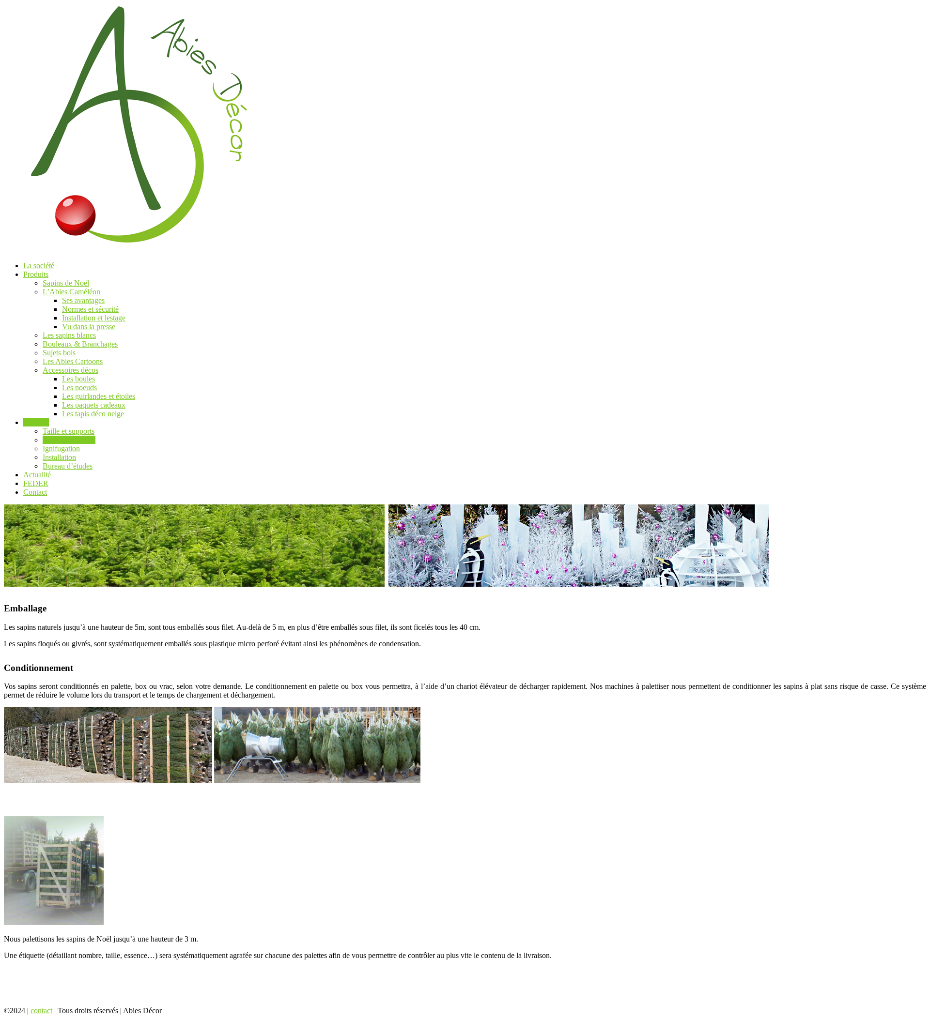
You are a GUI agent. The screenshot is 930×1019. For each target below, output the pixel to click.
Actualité (37, 475)
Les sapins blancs (69, 335)
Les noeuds (79, 387)
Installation (59, 457)
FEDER (35, 483)
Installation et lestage (93, 318)
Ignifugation (61, 448)
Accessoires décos (70, 370)
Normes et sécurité (90, 309)
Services (36, 422)
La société (38, 265)
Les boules (78, 379)
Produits (35, 274)
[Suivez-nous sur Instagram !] (192, 1010)
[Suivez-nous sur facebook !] (176, 1010)
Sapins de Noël (66, 283)
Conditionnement (69, 440)
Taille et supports (68, 431)
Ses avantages (83, 300)
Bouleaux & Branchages (80, 344)
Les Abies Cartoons (73, 361)
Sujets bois (59, 353)
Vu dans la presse (88, 326)
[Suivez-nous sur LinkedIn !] (206, 1010)
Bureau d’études (68, 466)
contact (41, 1010)
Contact (35, 492)
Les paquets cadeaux (93, 405)
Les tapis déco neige (93, 414)
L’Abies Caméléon (71, 292)
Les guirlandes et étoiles (98, 396)
